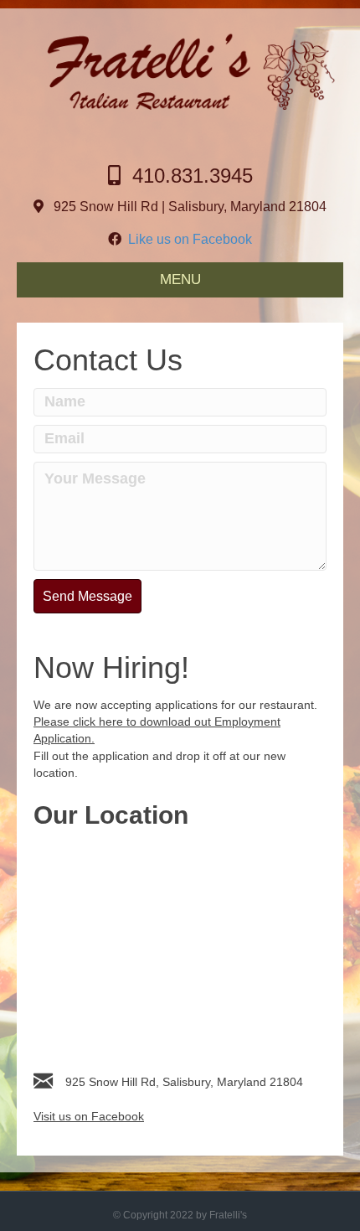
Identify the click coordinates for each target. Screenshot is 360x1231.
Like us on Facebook (186, 239)
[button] (87, 596)
